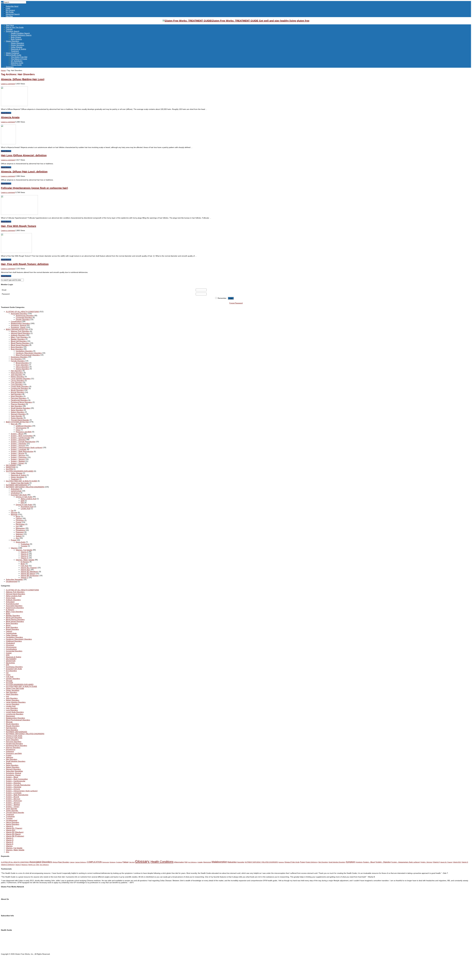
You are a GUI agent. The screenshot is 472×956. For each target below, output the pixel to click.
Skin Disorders (16, 406)
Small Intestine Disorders (20, 408)
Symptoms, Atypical (18, 325)
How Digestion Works (9, 948)
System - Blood (369, 862)
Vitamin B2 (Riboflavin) (29, 572)
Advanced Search (13, 14)
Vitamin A (24, 552)
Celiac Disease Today (9, 895)
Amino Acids (20, 542)
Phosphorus (20, 530)
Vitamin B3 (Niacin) (28, 574)
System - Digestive (383, 862)
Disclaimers (5, 909)
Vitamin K (24, 558)
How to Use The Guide (15, 27)
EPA (22, 503)
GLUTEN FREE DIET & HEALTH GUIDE (21, 481)
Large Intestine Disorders (20, 379)
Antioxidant (15, 489)
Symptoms (359, 862)
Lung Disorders (17, 384)
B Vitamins (25, 562)
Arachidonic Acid (27, 507)
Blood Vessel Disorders (20, 345)
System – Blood (17, 434)
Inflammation (179, 862)
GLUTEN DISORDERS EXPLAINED (19, 471)
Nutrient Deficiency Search (21, 35)
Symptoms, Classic (18, 327)
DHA (22, 501)
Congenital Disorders (24, 317)
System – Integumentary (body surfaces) (27, 447)
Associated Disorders (19, 314)
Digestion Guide (17, 63)
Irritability (200, 862)
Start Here (10, 25)
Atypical (55, 862)
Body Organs (16, 37)
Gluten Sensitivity (17, 45)
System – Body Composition (22, 436)
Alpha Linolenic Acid (28, 499)
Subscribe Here (7, 920)
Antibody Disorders (18, 335)
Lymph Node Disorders (20, 386)
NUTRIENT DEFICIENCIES (16, 485)
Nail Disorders (16, 394)
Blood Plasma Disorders (20, 343)
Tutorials (9, 29)
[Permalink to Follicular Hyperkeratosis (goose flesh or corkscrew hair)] (19, 214)
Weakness (24, 864)
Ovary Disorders (22, 365)
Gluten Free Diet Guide (20, 483)
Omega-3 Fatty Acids (24, 497)
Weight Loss (32, 864)
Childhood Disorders (24, 426)
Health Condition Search (20, 33)
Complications (16, 321)
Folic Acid (24, 566)
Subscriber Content (8, 924)
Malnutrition (232, 862)
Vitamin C (24, 577)
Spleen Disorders (17, 412)
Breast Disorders (22, 363)
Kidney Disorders (17, 377)
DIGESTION (10, 467)
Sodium (19, 536)
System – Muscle (17, 453)
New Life (14, 424)
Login (8, 8)
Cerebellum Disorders (24, 351)
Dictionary (10, 67)
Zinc (17, 538)
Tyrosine (24, 546)
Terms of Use (6, 907)
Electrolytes (20, 524)
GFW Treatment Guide (10, 893)
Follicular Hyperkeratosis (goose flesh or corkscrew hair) (34, 188)
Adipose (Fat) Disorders (20, 331)
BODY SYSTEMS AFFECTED (17, 422)
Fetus (18, 430)
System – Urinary (17, 463)
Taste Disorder (16, 416)
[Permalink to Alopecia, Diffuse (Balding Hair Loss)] (14, 105)
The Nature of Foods (19, 59)
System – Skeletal (18, 461)
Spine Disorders (17, 410)
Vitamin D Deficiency (8, 865)
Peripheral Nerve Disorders (21, 402)
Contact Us (5, 905)
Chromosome (21, 428)
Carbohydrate (16, 491)
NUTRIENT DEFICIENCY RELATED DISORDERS (25, 487)
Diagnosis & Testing (18, 49)
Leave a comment (8, 84)
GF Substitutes (16, 61)
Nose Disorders (17, 396)
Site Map (9, 16)
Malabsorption (219, 861)
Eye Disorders (16, 359)
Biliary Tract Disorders (19, 337)
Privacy (4, 911)
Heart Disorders (17, 373)
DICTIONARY (11, 465)
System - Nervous (426, 862)
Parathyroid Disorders (19, 400)
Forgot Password (236, 303)
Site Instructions (7, 936)
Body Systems (16, 39)
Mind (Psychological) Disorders (28, 355)
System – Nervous (18, 455)
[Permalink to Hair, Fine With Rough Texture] (16, 252)
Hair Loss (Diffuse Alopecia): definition (24, 155)
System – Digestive (18, 440)
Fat (12, 510)
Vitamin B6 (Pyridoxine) (30, 575)
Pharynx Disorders (18, 404)
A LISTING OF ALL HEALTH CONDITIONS (22, 312)
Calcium (19, 518)
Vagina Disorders (22, 369)
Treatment (15, 51)
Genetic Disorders (23, 319)
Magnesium (20, 528)
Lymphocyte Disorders (19, 388)
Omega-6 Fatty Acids (24, 505)
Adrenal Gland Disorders (20, 333)
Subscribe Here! (12, 6)
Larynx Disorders (17, 380)
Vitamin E (24, 556)
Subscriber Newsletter (14, 579)
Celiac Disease (16, 47)
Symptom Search (12, 31)
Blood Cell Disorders (19, 341)
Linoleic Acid (25, 509)
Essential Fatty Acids (19, 495)
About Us (4, 903)
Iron (17, 526)
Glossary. (142, 861)
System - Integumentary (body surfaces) (405, 862)
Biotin (23, 564)
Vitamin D (24, 554)
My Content (10, 10)
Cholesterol (15, 493)
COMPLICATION (94, 862)
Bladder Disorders (18, 339)
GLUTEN (9, 469)
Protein (13, 540)
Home (3, 70)
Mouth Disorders (17, 390)
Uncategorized (11, 581)
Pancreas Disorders (18, 398)
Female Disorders (18, 361)
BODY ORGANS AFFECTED (17, 329)
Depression (105, 862)
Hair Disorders (16, 371)
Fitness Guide (16, 65)
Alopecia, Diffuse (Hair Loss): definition (24, 171)
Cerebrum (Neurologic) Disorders (29, 353)
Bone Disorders (17, 347)
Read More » (6, 113)
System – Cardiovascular (20, 438)
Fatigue (125, 862)
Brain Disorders (17, 349)
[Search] (2, 2)
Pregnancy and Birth (24, 432)
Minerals (14, 514)
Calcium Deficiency (80, 862)
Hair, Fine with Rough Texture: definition (25, 264)
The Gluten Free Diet (19, 57)
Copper (19, 522)
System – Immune (18, 445)
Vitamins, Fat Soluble (24, 550)
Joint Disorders (16, 375)
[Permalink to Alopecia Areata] (8, 144)
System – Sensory (18, 459)
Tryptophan (25, 544)
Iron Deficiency (192, 862)
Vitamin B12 (25, 570)
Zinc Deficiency (44, 864)
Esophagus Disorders (19, 357)
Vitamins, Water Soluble (25, 560)
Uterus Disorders (22, 367)
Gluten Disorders (12, 41)
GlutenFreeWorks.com (10, 891)
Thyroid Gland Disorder (20, 420)
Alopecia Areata (10, 117)
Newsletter (240, 862)
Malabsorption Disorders (20, 323)
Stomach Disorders (18, 414)
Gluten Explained (12, 53)
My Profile (10, 12)
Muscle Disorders (17, 392)
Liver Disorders (17, 382)
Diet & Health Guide (13, 55)
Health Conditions (162, 861)
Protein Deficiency (312, 862)
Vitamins (14, 548)
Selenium (19, 534)
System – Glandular (18, 444)
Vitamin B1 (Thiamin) (29, 568)
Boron (18, 516)
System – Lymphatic (18, 449)
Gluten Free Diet (7, 944)
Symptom (350, 862)
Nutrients (281, 862)
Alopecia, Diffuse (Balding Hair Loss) (22, 79)
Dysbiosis (119, 862)
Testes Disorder (17, 418)
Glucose (14, 512)
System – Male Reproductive (22, 451)
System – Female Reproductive (23, 442)
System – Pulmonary (19, 457)
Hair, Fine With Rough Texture (18, 226)
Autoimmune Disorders (25, 315)
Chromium (20, 520)
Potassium (20, 532)
